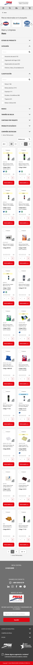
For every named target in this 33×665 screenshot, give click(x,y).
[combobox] (4, 144)
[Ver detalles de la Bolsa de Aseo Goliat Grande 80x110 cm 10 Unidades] (24, 358)
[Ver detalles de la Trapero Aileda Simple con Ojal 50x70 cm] (8, 479)
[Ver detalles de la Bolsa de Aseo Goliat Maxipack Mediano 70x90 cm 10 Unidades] (24, 519)
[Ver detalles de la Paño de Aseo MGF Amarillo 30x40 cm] (8, 519)
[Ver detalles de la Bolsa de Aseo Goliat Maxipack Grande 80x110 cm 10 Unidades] (8, 398)
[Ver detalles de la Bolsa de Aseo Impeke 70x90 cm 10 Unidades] (8, 197)
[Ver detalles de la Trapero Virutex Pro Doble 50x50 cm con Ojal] (24, 438)
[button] (16, 40)
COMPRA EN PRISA (6, 633)
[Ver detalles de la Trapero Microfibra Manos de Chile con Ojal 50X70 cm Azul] (8, 358)
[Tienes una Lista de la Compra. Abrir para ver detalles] (29, 8)
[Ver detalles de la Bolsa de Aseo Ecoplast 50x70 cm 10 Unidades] (24, 277)
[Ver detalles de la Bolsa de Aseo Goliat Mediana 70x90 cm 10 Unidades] (8, 318)
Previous (1, 23)
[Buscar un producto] (10, 8)
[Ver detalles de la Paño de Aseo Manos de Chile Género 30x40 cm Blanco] (8, 438)
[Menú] (3, 8)
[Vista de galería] (11, 144)
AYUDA (3, 637)
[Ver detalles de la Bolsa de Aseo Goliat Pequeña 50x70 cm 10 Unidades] (24, 237)
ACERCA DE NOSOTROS (7, 629)
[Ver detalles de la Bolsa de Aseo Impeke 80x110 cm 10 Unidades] (8, 277)
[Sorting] (24, 139)
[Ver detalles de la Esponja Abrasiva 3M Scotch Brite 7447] (24, 479)
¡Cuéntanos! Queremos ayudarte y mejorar (16, 656)
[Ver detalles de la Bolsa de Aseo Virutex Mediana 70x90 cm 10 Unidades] (24, 157)
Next (31, 23)
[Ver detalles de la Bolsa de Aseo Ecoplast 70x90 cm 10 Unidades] (8, 237)
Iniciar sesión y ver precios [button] (9, 183)
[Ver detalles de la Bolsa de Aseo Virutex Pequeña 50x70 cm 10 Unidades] (8, 157)
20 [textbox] (3, 144)
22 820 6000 (9, 568)
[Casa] (8, 3)
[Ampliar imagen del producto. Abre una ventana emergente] (13, 159)
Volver (5, 12)
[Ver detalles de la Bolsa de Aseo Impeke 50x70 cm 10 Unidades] (24, 197)
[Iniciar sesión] (23, 8)
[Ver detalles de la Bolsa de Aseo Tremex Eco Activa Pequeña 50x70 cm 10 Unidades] (24, 398)
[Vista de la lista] (16, 144)
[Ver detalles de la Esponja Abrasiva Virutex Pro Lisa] (24, 318)
